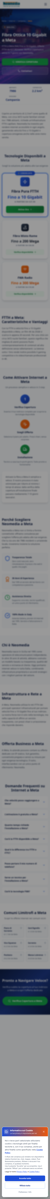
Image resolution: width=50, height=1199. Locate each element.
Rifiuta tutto (25, 1185)
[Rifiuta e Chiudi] (43, 1131)
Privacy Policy (22, 1172)
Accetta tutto (25, 1178)
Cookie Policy (34, 1172)
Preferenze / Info (25, 1192)
